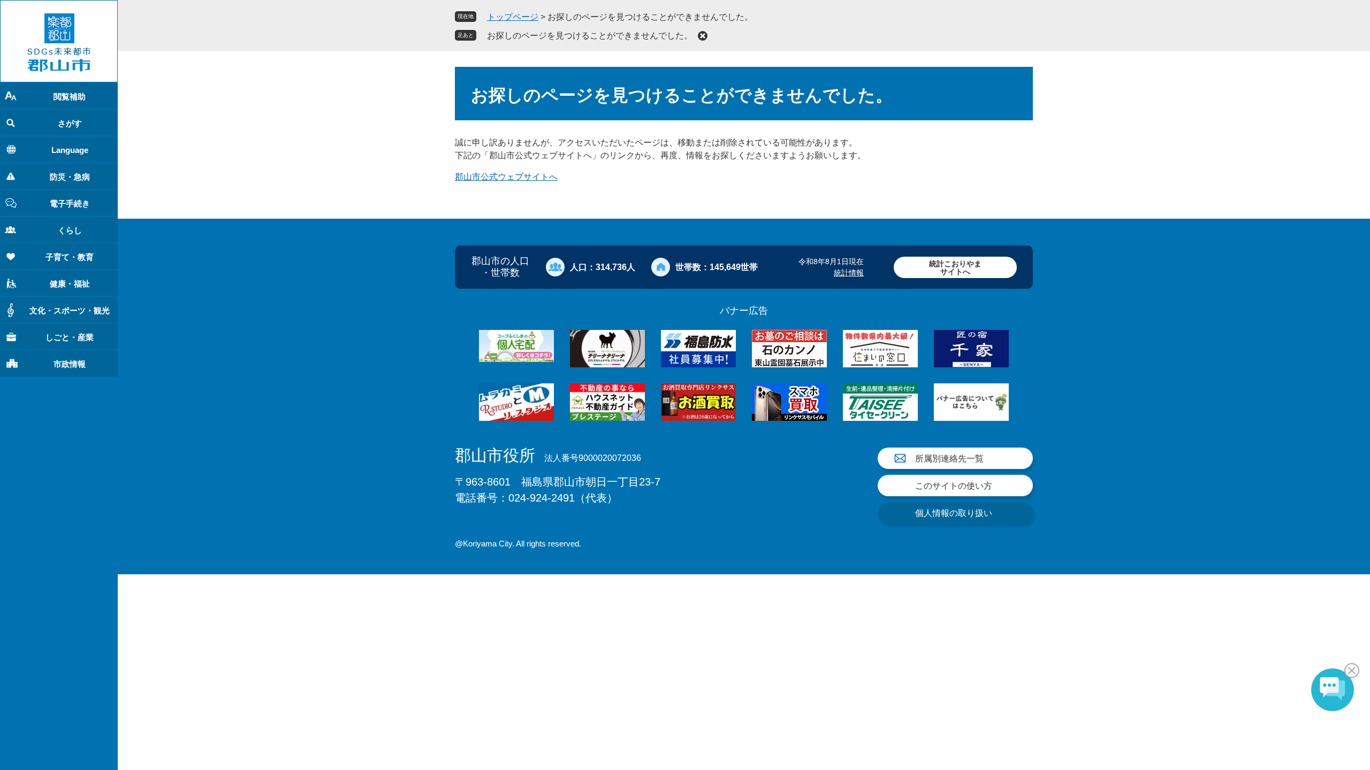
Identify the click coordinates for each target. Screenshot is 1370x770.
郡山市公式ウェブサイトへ (506, 176)
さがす (70, 123)
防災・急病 (70, 176)
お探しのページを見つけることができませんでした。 (589, 35)
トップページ (512, 16)
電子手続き (70, 203)
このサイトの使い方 (953, 485)
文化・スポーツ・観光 (69, 310)
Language (69, 150)
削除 (702, 36)
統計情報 (849, 272)
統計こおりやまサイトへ (955, 267)
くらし (70, 230)
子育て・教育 (69, 256)
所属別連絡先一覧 (949, 458)
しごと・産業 (69, 337)
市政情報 (70, 363)
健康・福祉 (70, 283)
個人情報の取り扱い (953, 513)
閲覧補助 (70, 96)
